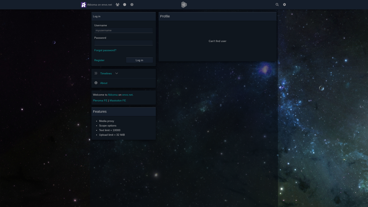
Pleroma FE (100, 100)
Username (100, 25)
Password (100, 37)
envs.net (127, 94)
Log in (139, 60)
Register (99, 60)
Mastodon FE (118, 100)
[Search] (277, 4)
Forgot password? (105, 50)
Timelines (106, 73)
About (103, 83)
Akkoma (113, 94)
